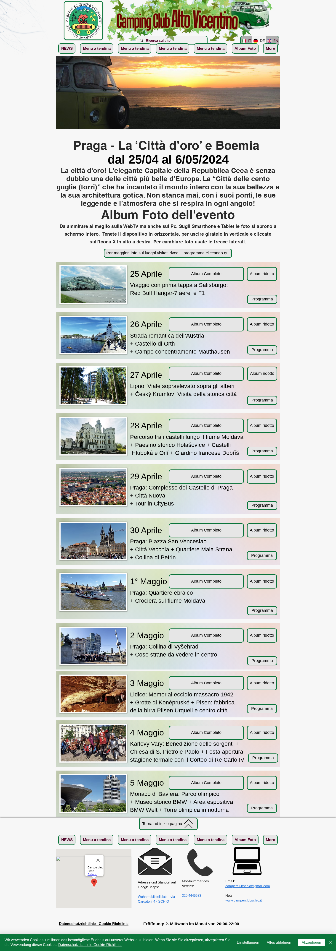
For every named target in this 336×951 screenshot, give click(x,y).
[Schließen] (330, 942)
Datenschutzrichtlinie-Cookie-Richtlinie (90, 945)
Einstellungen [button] (248, 942)
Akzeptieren (311, 942)
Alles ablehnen (279, 942)
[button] (96, 48)
